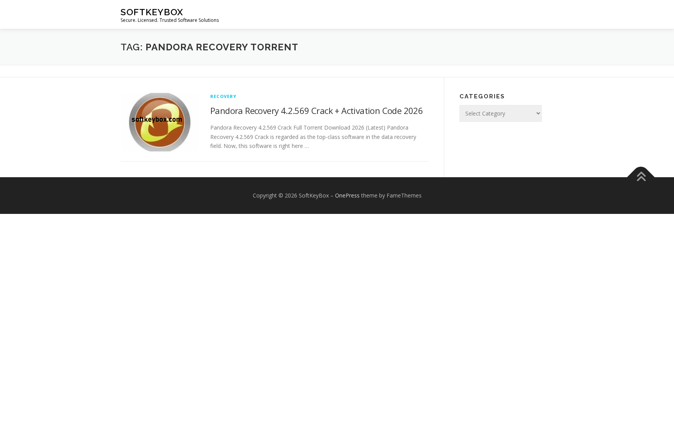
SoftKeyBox (152, 12)
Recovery (223, 96)
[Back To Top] (641, 177)
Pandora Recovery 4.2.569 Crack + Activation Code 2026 (316, 110)
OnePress (347, 195)
